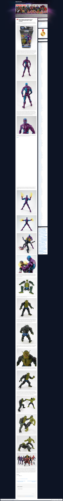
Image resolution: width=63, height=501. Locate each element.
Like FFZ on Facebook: (41, 39)
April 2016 (40, 150)
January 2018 (40, 129)
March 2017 (40, 139)
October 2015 (40, 156)
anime (42, 228)
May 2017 (40, 137)
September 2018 (40, 121)
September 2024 (40, 49)
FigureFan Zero (18, 1)
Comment (33, 493)
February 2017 (40, 140)
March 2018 (40, 127)
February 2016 (40, 152)
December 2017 (40, 130)
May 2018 (40, 125)
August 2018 (40, 122)
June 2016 (40, 148)
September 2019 (40, 110)
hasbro (45, 236)
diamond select (40, 235)
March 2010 (40, 224)
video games (45, 252)
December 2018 (40, 118)
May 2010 (40, 222)
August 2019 (40, 111)
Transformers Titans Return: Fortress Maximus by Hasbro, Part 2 (21, 481)
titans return (42, 250)
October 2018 (40, 120)
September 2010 (40, 218)
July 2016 (39, 147)
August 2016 (40, 146)
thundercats (40, 250)
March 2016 (40, 151)
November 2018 (40, 119)
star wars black (42, 248)
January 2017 (40, 141)
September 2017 (40, 133)
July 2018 (39, 123)
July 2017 (39, 135)
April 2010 (40, 223)
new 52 (44, 244)
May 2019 (40, 113)
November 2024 (40, 47)
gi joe (43, 236)
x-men (42, 253)
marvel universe (41, 240)
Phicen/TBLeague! (25, 16)
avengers (44, 228)
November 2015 (40, 155)
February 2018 (40, 128)
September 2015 (40, 157)
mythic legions (40, 244)
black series (43, 229)
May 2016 (40, 149)
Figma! (22, 16)
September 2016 (40, 145)
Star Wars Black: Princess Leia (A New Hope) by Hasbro (31, 481)
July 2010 (39, 220)
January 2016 (40, 153)
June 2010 (40, 221)
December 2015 (40, 154)
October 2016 (40, 144)
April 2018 (40, 126)
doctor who (43, 235)
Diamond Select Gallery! (18, 16)
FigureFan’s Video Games (36, 16)
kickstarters (43, 238)
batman (39, 229)
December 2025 (40, 43)
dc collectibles (41, 232)
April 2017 (40, 138)
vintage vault (40, 253)
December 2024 (40, 46)
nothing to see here (43, 245)
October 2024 (40, 48)
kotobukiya (46, 238)
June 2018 (40, 124)
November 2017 (40, 131)
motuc (45, 243)
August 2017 (40, 134)
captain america (41, 230)
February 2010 (40, 225)
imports (42, 237)
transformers (41, 251)
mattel (42, 242)
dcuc (43, 233)
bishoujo (41, 229)
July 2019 (39, 112)
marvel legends (44, 239)
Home (16, 15)
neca (43, 244)
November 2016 (40, 143)
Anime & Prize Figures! (30, 16)
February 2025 (40, 45)
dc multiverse (41, 233)
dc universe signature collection (43, 234)
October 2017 (40, 132)
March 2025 (40, 44)
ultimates (42, 252)
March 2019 (40, 115)
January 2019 (40, 117)
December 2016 (40, 142)
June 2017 (40, 136)
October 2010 (40, 217)
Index (40, 16)
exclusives (40, 236)
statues (45, 248)
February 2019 (40, 116)
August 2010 (40, 219)
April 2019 (40, 114)
